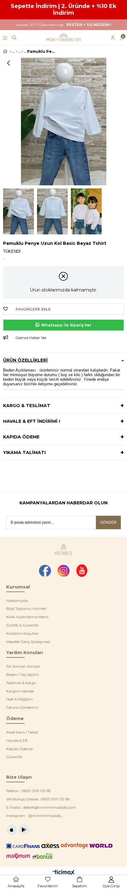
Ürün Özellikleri (25, 360)
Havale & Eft (17, 740)
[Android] (23, 829)
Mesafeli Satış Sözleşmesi (28, 641)
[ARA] (14, 38)
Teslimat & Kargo (21, 682)
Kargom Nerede (20, 691)
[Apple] (11, 829)
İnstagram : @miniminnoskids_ (34, 815)
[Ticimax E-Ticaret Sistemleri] (64, 873)
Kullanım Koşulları (22, 633)
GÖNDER (108, 522)
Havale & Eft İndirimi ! (31, 421)
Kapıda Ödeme (21, 437)
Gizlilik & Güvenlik (22, 625)
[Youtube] (82, 570)
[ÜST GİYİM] (17, 51)
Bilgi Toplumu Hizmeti (26, 608)
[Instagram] (63, 570)
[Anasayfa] (10, 51)
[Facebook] (45, 570)
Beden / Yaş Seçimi (22, 674)
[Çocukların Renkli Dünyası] (63, 37)
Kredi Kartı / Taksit (22, 732)
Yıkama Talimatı (24, 452)
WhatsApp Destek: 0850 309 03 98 (38, 799)
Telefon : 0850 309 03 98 (28, 790)
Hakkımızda (17, 600)
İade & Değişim (19, 699)
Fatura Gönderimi (22, 707)
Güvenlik (14, 756)
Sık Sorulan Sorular (23, 666)
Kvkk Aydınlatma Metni (27, 617)
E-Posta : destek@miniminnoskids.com (41, 807)
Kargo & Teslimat (26, 405)
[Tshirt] (22, 51)
